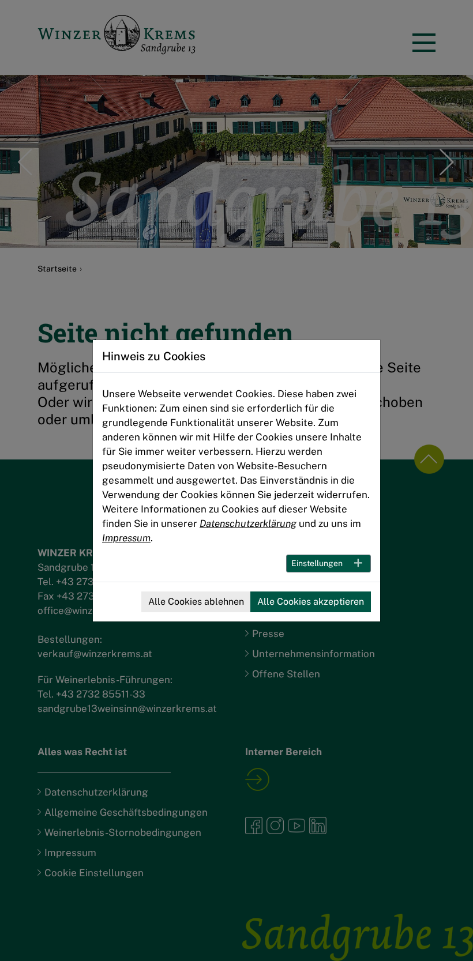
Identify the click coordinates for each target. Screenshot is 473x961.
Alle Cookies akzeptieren (310, 601)
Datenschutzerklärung (248, 523)
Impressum (126, 538)
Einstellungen (317, 563)
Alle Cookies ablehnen (196, 601)
